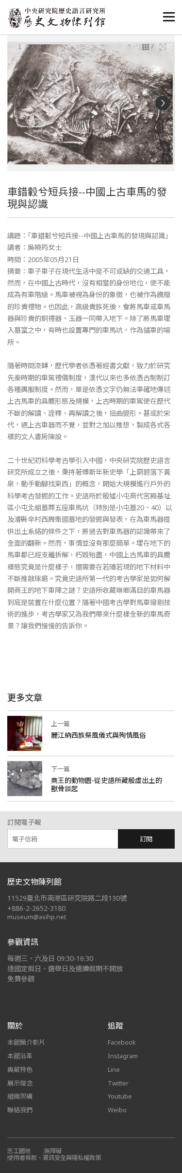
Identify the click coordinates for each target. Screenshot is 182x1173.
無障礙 (53, 1151)
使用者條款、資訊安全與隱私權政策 (54, 1158)
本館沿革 (20, 1055)
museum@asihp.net (36, 916)
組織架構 (20, 1096)
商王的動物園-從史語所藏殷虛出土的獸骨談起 (106, 785)
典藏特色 (20, 1069)
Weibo (117, 1109)
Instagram (123, 1055)
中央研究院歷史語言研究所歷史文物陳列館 (56, 17)
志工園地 (19, 1151)
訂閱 (146, 839)
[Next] (162, 103)
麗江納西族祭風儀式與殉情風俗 (98, 735)
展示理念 (20, 1083)
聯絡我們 (20, 1109)
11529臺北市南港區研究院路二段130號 (67, 898)
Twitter (118, 1083)
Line (114, 1069)
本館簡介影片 (26, 1042)
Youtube (120, 1096)
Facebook (122, 1042)
